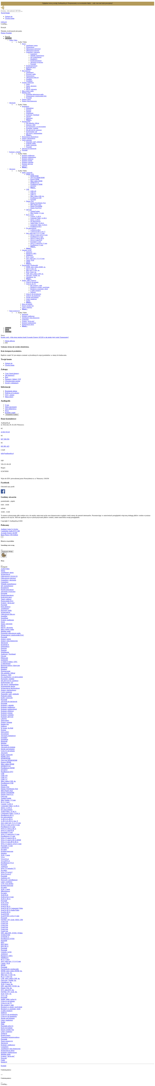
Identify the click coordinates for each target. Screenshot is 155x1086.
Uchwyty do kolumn (32, 282)
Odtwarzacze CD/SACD (33, 49)
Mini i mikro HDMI (36, 181)
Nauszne (28, 111)
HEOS (28, 87)
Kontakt (3, 1066)
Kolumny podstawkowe (29, 157)
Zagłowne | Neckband (32, 115)
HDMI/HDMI (34, 176)
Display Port (30, 201)
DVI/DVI (33, 186)
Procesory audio (31, 74)
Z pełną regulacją (35, 290)
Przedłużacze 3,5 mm (36, 245)
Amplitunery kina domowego (30, 318)
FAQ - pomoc (9, 395)
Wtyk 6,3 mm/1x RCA (37, 238)
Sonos (28, 84)
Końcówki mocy (31, 67)
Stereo (24, 44)
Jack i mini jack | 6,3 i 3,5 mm (35, 233)
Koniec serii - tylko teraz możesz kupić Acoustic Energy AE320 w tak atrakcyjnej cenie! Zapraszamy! (35, 337)
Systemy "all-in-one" (28, 321)
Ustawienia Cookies (12, 414)
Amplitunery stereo (32, 45)
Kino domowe (26, 71)
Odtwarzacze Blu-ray (32, 77)
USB (27, 189)
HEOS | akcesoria (31, 89)
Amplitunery (30, 72)
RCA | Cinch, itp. (31, 272)
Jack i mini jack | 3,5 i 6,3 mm (35, 258)
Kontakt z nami (10, 412)
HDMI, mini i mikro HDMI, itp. (36, 267)
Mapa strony (9, 397)
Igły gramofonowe (35, 57)
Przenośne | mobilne (32, 128)
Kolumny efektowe (27, 159)
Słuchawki (12, 103)
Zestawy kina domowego (29, 101)
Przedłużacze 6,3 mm (36, 236)
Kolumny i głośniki (15, 152)
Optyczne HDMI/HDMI (37, 177)
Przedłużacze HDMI (36, 184)
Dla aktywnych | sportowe (34, 130)
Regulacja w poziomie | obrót (39, 289)
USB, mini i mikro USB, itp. (35, 274)
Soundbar (29, 79)
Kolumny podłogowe (28, 155)
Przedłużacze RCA (35, 226)
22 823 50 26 (5, 432)
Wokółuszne (29, 113)
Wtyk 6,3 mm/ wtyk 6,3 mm (39, 235)
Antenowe (29, 252)
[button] (77, 22)
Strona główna (10, 341)
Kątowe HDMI (34, 179)
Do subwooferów (35, 221)
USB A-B (33, 191)
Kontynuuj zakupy (7, 551)
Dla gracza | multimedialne (34, 133)
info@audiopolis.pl (7, 453)
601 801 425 (5, 446)
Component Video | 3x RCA (38, 225)
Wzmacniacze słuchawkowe (30, 137)
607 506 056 (5, 439)
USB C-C (33, 194)
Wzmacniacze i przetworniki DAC (36, 96)
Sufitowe (33, 292)
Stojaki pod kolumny (32, 297)
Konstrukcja (25, 106)
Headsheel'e (33, 59)
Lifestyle (24, 165)
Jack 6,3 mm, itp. (31, 268)
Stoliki (28, 301)
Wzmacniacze (30, 47)
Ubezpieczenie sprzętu (12, 381)
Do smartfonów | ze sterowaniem (36, 126)
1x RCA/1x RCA (35, 230)
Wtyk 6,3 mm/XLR (36, 240)
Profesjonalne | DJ (31, 131)
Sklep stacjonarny (11, 407)
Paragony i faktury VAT (13, 379)
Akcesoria (12, 169)
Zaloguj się (8, 16)
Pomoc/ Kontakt (6, 33)
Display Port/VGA (35, 208)
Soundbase (29, 81)
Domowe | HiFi (30, 125)
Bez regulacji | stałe (36, 285)
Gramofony (33, 54)
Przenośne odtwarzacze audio (35, 94)
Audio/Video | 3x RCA (37, 223)
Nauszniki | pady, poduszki (34, 142)
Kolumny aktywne (27, 164)
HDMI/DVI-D (34, 182)
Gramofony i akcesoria (33, 52)
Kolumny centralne (27, 162)
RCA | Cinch (30, 215)
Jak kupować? (10, 375)
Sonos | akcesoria (31, 86)
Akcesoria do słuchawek (29, 148)
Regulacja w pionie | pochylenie (39, 287)
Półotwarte (29, 118)
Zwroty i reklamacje (11, 383)
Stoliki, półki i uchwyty (29, 280)
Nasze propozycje (14, 311)
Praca (7, 411)
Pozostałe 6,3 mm (35, 241)
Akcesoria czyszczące (36, 62)
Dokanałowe (30, 108)
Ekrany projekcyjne (28, 306)
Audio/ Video (13, 40)
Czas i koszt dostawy (12, 373)
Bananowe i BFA (31, 253)
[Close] (2, 565)
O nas (7, 405)
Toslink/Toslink (35, 211)
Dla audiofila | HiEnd (32, 123)
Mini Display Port (35, 204)
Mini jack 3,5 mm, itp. (33, 270)
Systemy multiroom (28, 82)
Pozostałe (33, 64)
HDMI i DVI (30, 174)
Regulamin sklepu (11, 391)
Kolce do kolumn (27, 304)
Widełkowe (29, 255)
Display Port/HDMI (36, 206)
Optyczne (29, 209)
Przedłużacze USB (35, 198)
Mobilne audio (26, 92)
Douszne (28, 110)
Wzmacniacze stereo (28, 324)
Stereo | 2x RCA (35, 220)
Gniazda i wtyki (26, 250)
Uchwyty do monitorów (33, 295)
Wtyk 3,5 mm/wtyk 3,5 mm (38, 243)
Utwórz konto (9, 18)
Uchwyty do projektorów (33, 294)
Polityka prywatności (12, 393)
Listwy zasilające (27, 307)
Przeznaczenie (26, 121)
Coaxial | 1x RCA (35, 216)
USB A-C (33, 193)
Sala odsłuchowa (10, 409)
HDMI (28, 262)
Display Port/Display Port (38, 203)
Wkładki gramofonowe (37, 55)
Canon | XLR (30, 260)
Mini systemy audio (28, 91)
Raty (6, 377)
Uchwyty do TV (31, 284)
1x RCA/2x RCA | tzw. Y (37, 231)
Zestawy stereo (26, 99)
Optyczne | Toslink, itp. (33, 275)
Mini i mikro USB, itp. (37, 196)
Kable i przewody (31, 145)
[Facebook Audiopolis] (3, 493)
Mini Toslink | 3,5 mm (37, 213)
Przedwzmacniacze (36, 60)
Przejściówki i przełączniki (30, 265)
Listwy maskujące (31, 299)
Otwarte (28, 116)
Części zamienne (27, 140)
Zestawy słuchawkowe (28, 138)
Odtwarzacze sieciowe (32, 50)
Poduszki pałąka (31, 143)
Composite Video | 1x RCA (38, 218)
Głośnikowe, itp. (31, 277)
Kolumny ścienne (27, 160)
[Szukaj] (21, 11)
